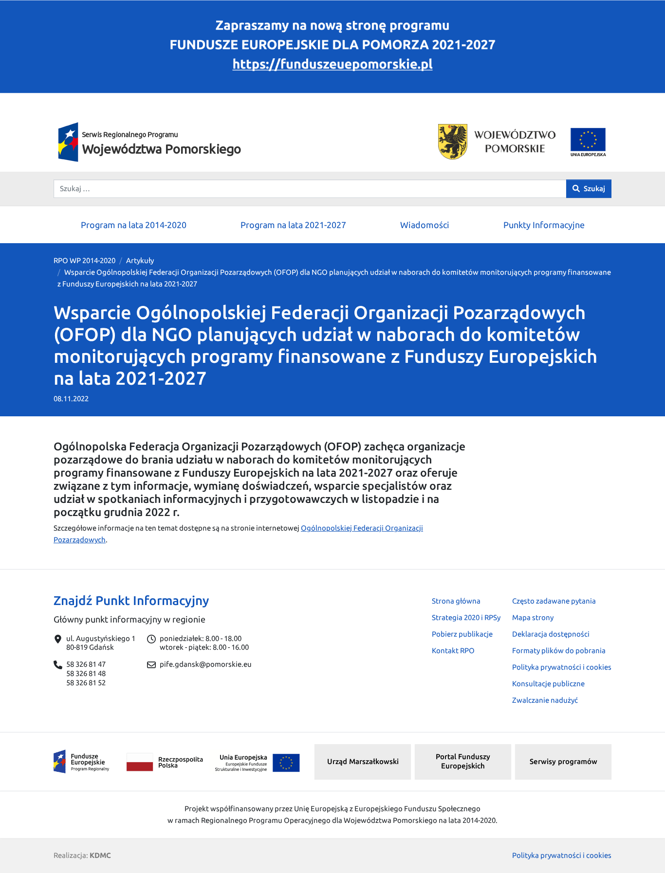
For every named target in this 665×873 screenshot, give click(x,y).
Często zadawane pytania (554, 601)
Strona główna (456, 601)
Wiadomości (424, 225)
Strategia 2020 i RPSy (466, 617)
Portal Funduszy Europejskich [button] (463, 761)
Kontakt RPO (453, 650)
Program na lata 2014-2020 (133, 225)
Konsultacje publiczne (548, 683)
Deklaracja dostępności (551, 634)
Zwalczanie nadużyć (545, 700)
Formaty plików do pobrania (559, 650)
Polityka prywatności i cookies (561, 667)
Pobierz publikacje (462, 634)
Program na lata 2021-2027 (293, 225)
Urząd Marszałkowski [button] (363, 761)
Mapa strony (533, 617)
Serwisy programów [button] (563, 761)
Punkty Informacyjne (544, 225)
